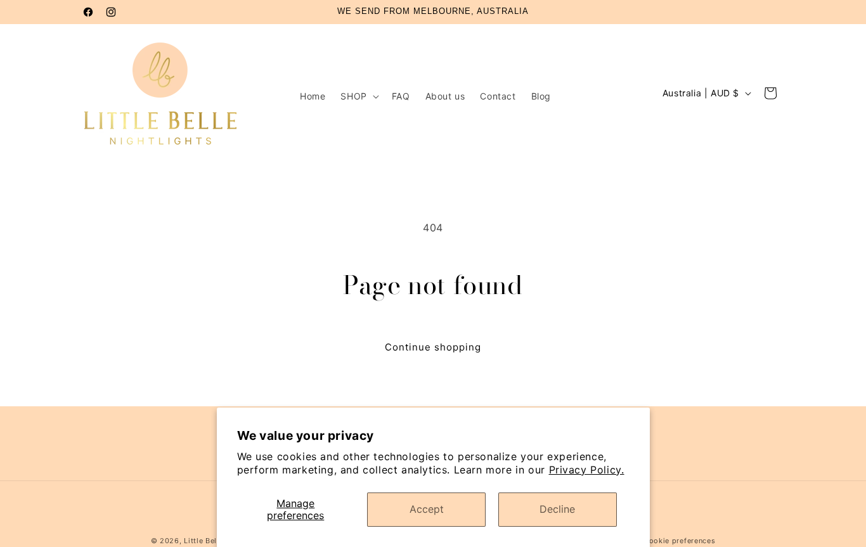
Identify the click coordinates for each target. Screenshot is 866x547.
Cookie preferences (679, 540)
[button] (358, 96)
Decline (557, 509)
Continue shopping (433, 347)
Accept (427, 509)
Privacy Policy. (586, 469)
